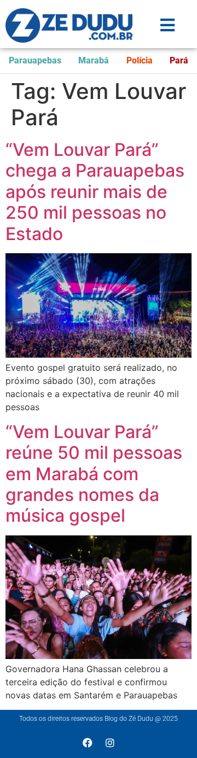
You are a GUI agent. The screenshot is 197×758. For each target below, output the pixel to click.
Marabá (93, 60)
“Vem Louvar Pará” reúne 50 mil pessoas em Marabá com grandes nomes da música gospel (93, 474)
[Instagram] (110, 743)
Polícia (139, 60)
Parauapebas (35, 60)
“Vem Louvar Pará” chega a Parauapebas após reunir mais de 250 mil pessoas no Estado (94, 191)
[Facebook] (87, 743)
